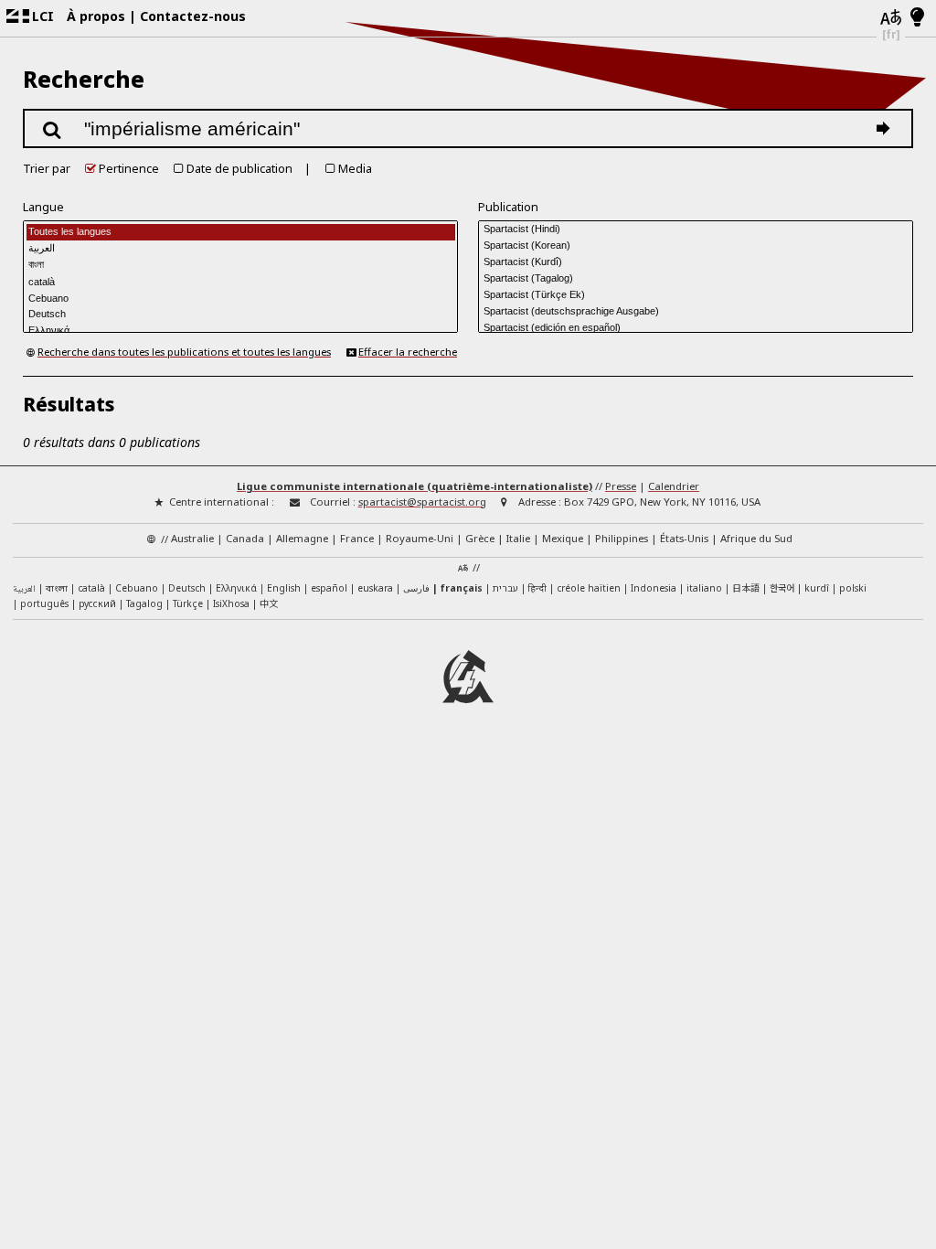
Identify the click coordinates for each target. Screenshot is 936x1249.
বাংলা (57, 589)
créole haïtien (589, 588)
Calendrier (673, 486)
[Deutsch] (241, 314)
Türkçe (188, 603)
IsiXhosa (231, 603)
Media (355, 168)
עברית (505, 588)
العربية (24, 589)
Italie (518, 538)
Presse (620, 486)
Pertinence (129, 168)
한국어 (782, 587)
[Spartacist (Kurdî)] (695, 261)
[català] (241, 281)
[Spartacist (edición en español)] (695, 327)
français (462, 588)
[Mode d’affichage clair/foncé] (917, 18)
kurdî (816, 588)
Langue (43, 206)
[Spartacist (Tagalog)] (695, 278)
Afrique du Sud (756, 538)
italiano (704, 588)
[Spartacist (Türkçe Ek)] (695, 294)
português (44, 603)
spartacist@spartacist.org (422, 501)
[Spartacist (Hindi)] (695, 228)
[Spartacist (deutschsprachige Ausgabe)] (695, 311)
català (91, 588)
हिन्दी (537, 588)
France (357, 538)
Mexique (562, 538)
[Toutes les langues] (241, 232)
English (284, 588)
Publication (508, 206)
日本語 (746, 587)
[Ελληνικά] (241, 331)
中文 (269, 603)
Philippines (621, 538)
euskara (375, 588)
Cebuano (136, 588)
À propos (96, 16)
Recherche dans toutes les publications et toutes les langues (184, 351)
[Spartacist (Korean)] (695, 245)
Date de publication (239, 168)
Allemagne (302, 538)
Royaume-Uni (419, 538)
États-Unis (684, 538)
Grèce (480, 538)
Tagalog (144, 603)
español (329, 588)
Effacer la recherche (407, 351)
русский (97, 603)
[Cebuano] (241, 298)
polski (853, 588)
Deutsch (187, 588)
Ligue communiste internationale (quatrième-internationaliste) (414, 486)
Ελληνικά (236, 588)
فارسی (416, 588)
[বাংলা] (241, 265)
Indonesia (653, 588)
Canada (245, 538)
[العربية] (241, 248)
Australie (192, 538)
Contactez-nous (193, 16)
